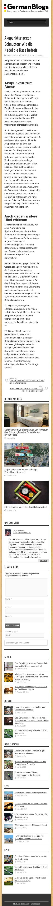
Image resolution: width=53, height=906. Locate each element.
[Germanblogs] (26, 9)
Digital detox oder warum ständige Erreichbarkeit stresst (20, 470)
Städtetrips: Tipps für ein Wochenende (31, 793)
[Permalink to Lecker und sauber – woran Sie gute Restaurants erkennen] (8, 714)
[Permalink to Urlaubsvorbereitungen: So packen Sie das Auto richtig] (8, 821)
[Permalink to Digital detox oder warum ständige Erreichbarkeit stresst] (26, 466)
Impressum (25, 904)
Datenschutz (35, 904)
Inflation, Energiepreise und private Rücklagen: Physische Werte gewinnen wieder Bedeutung (31, 677)
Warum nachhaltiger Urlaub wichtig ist (31, 825)
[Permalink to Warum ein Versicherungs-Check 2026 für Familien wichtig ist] (8, 694)
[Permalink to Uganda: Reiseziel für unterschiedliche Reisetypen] (8, 810)
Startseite (16, 904)
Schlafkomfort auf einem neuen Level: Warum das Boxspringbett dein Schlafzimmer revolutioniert (26, 432)
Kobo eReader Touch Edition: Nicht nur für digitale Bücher (26, 388)
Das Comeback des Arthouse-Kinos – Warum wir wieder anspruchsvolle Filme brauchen (31, 720)
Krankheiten (34, 133)
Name (7, 599)
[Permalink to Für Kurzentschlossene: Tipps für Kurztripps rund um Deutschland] (8, 843)
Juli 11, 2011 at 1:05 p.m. (22, 533)
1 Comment (39, 55)
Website (8, 616)
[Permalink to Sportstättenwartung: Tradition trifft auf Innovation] (8, 737)
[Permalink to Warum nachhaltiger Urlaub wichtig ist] (8, 832)
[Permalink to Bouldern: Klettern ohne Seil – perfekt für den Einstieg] (8, 863)
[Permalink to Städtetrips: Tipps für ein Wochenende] (8, 800)
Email (7, 607)
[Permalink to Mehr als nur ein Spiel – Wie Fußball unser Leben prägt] (8, 885)
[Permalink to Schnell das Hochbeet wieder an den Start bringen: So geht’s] (8, 768)
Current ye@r (11, 631)
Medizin (34, 125)
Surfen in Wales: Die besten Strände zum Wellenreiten (27, 381)
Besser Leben (13, 55)
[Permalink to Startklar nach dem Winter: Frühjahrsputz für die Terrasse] (8, 779)
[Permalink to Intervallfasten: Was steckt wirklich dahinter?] (26, 503)
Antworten (43, 561)
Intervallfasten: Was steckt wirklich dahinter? (25, 507)
